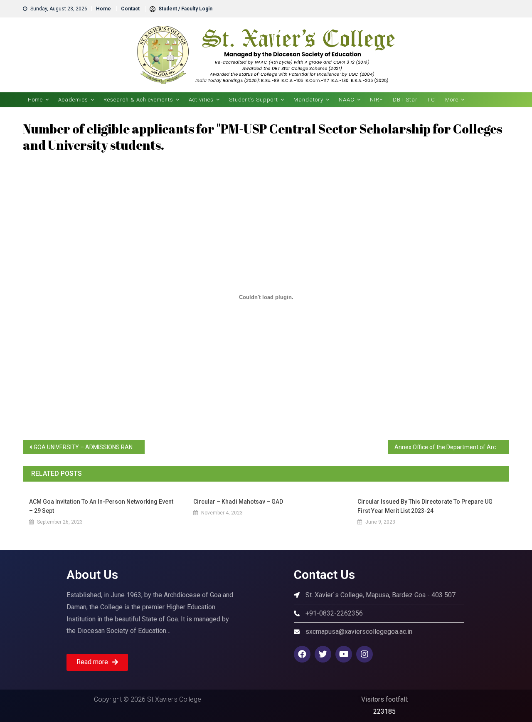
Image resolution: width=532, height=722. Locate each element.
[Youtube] (343, 654)
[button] (97, 662)
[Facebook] (302, 654)
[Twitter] (323, 654)
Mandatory (308, 99)
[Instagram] (364, 654)
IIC (431, 99)
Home (103, 9)
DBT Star (405, 99)
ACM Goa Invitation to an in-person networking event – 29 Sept (101, 506)
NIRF (376, 99)
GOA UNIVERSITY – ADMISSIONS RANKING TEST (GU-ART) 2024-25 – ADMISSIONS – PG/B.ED (89, 447)
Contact (130, 9)
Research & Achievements (138, 99)
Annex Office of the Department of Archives (452, 447)
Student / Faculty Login (184, 9)
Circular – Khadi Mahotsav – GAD (238, 501)
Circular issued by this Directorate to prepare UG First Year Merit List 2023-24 (425, 506)
